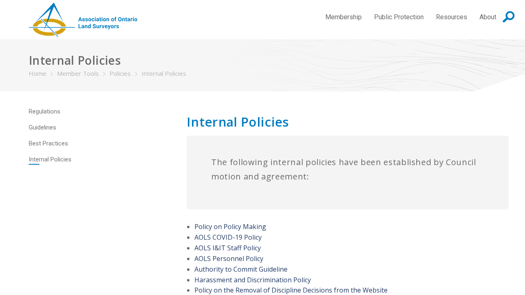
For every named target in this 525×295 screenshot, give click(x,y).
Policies (120, 73)
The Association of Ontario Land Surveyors (83, 19)
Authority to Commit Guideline (241, 269)
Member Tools (78, 73)
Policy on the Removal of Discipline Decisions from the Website (291, 290)
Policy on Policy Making (230, 226)
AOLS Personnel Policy (228, 258)
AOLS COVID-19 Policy (228, 237)
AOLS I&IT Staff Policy (227, 247)
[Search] (508, 17)
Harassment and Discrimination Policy (252, 279)
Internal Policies (164, 73)
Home (37, 73)
